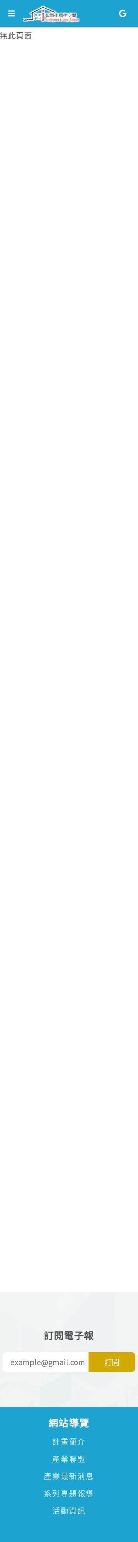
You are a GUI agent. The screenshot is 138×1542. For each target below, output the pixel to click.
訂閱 (112, 1361)
